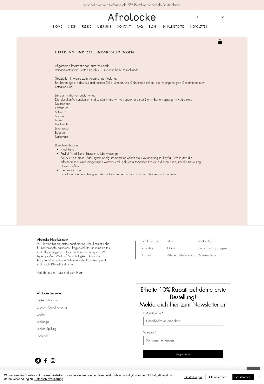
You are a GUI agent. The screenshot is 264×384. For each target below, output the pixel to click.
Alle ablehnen (217, 377)
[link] (220, 41)
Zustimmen (243, 377)
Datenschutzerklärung (48, 379)
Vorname (150, 332)
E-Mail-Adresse (153, 313)
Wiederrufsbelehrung (180, 255)
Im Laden (147, 248)
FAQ (170, 241)
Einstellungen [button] (193, 377)
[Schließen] (259, 377)
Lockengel (43, 322)
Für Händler (150, 241)
